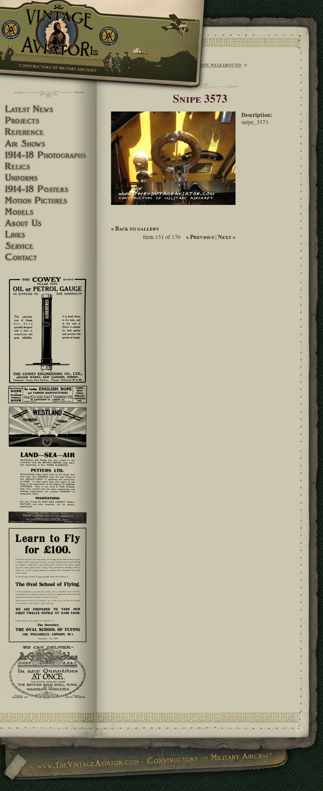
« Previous (200, 237)
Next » (227, 237)
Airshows (48, 143)
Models (48, 212)
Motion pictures (48, 200)
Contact (48, 257)
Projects (48, 120)
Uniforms (48, 177)
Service (48, 246)
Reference (48, 132)
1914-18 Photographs (48, 155)
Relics (48, 166)
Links (48, 234)
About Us (48, 223)
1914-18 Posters (48, 189)
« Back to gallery (135, 228)
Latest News (48, 109)
